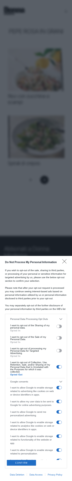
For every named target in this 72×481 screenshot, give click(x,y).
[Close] (65, 262)
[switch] (59, 326)
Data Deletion (17, 474)
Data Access (36, 474)
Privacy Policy (55, 474)
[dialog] (36, 368)
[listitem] (36, 319)
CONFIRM (21, 463)
